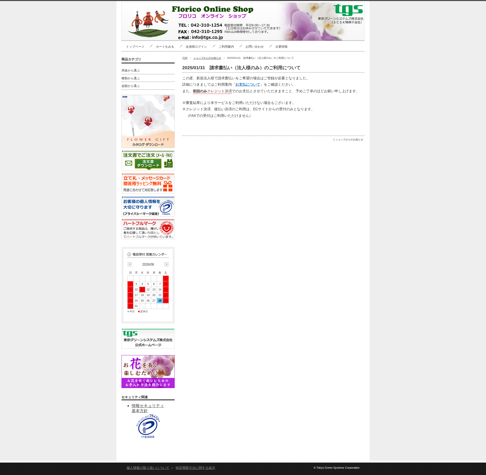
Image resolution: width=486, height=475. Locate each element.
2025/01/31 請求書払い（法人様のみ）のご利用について (241, 67)
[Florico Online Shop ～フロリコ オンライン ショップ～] (151, 38)
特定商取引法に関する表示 (195, 468)
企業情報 (281, 46)
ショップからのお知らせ (207, 58)
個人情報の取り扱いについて (148, 468)
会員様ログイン (196, 46)
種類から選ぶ (131, 78)
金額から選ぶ (131, 86)
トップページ (135, 46)
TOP (185, 58)
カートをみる (165, 46)
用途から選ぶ (131, 70)
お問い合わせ (255, 46)
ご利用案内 (226, 46)
